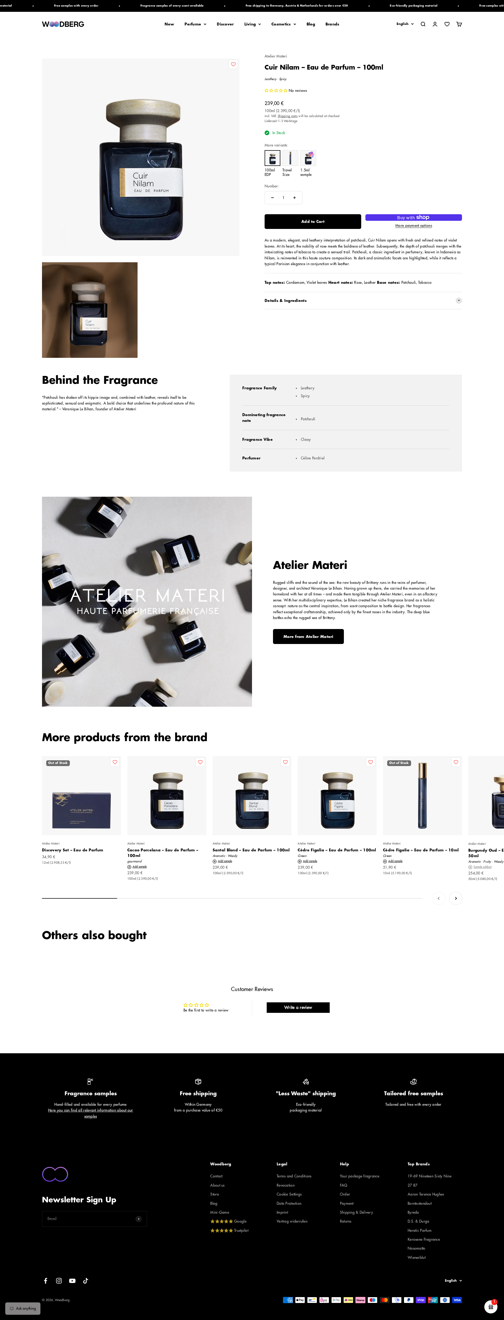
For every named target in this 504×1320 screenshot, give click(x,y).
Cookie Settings (289, 1194)
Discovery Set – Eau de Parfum (72, 850)
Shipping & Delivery (356, 1212)
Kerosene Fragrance (424, 1239)
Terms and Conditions (294, 1176)
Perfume (193, 24)
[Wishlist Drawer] (447, 24)
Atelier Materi (276, 56)
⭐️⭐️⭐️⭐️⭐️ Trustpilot (229, 1230)
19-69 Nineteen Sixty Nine (430, 1176)
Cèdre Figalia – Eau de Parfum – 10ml (421, 850)
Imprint (282, 1212)
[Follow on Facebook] (45, 1280)
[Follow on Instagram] (58, 1280)
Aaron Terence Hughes (426, 1194)
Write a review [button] (298, 1007)
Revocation (286, 1185)
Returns (345, 1221)
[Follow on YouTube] (72, 1280)
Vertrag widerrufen (292, 1221)
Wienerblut (417, 1257)
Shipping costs (288, 115)
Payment (347, 1203)
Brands (332, 24)
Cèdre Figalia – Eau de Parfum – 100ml (337, 850)
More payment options (413, 225)
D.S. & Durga (418, 1221)
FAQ (344, 1185)
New (169, 24)
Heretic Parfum (420, 1230)
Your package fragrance (359, 1176)
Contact (216, 1176)
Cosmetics (281, 24)
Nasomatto (417, 1248)
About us (217, 1185)
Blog (311, 24)
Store (214, 1194)
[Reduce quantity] (272, 197)
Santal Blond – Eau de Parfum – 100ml (251, 850)
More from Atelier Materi (308, 636)
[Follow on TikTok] (85, 1280)
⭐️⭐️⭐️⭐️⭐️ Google (228, 1221)
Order (345, 1194)
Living (250, 24)
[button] (277, 90)
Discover (225, 24)
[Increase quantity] (294, 197)
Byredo (413, 1212)
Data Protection (289, 1203)
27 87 (412, 1185)
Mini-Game (219, 1212)
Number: (272, 186)
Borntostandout (420, 1203)
